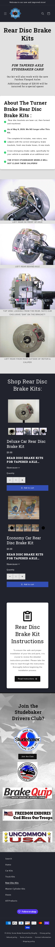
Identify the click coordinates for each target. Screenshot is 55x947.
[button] (5, 14)
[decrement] (10, 480)
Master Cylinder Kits (15, 889)
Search (8, 859)
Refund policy (12, 937)
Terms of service (26, 937)
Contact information (43, 937)
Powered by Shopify (29, 933)
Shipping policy (29, 941)
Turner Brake (16, 933)
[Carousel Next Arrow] (43, 431)
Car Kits (9, 871)
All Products (11, 901)
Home (8, 865)
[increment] (22, 480)
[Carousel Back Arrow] (11, 431)
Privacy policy (45, 933)
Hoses (8, 895)
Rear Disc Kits (12, 883)
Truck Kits (10, 877)
